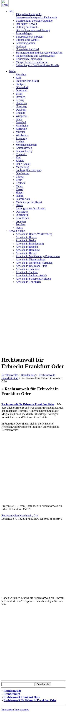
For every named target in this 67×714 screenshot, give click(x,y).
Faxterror (21, 46)
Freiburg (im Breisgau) (28, 170)
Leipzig (20, 100)
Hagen (19, 192)
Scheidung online (25, 42)
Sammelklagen (24, 33)
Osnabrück (22, 211)
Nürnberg (21, 106)
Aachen (20, 141)
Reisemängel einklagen (29, 58)
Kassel (19, 189)
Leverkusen (22, 218)
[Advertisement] (33, 319)
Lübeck (20, 176)
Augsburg (21, 138)
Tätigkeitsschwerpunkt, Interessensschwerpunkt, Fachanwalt (36, 16)
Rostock (20, 182)
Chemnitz (21, 154)
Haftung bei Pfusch (27, 27)
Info (11, 11)
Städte (12, 71)
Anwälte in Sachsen (27, 272)
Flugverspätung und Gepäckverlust (35, 55)
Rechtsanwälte (9, 374)
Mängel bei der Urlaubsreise (32, 62)
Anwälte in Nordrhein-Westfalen (34, 262)
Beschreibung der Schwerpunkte (34, 20)
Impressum (7, 709)
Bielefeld (21, 122)
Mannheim (22, 125)
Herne (19, 205)
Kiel (18, 157)
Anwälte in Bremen (27, 246)
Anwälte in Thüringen (28, 281)
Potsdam (20, 224)
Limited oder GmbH (27, 39)
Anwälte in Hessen (26, 253)
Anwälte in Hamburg (28, 249)
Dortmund (21, 90)
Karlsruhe (21, 128)
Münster (20, 131)
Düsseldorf (22, 87)
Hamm (19, 195)
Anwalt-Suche (17, 230)
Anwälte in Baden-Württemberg (34, 233)
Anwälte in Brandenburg (30, 243)
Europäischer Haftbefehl (29, 36)
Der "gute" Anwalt (26, 23)
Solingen (21, 221)
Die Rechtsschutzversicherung (33, 30)
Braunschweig (24, 151)
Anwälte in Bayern (26, 237)
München (21, 74)
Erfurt (19, 179)
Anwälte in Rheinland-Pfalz (31, 265)
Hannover (21, 103)
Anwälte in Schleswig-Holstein (33, 278)
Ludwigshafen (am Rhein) (30, 208)
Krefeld (20, 160)
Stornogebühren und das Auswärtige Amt (39, 52)
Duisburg (21, 109)
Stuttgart (20, 84)
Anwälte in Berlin (26, 240)
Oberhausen (22, 173)
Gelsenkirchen (24, 147)
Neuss (19, 227)
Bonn (19, 119)
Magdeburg (22, 166)
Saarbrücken (23, 198)
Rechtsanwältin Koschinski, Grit (19, 515)
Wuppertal (21, 115)
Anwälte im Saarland (27, 269)
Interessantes (21, 709)
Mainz (19, 186)
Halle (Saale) (23, 163)
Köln (18, 77)
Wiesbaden (22, 135)
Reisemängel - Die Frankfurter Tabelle (37, 65)
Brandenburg (28, 374)
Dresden (20, 96)
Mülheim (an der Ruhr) (29, 202)
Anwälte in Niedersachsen (30, 259)
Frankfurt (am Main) (27, 80)
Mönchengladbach (26, 144)
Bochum (20, 112)
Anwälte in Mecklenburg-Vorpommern (38, 256)
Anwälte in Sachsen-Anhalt (31, 275)
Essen (19, 93)
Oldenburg (22, 214)
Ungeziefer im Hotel (27, 49)
